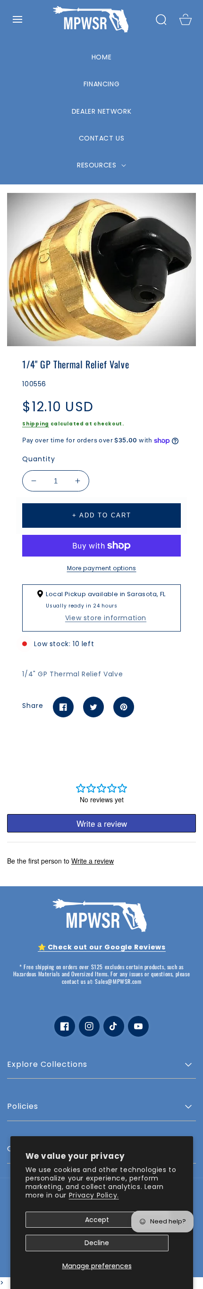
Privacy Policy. (94, 1195)
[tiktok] (113, 1026)
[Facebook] (63, 707)
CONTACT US (102, 138)
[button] (17, 19)
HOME (101, 57)
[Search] (161, 19)
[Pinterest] (123, 707)
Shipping (35, 423)
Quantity (38, 459)
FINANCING (101, 84)
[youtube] (138, 1026)
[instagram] (89, 1026)
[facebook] (64, 1026)
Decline (97, 1242)
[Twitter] (93, 707)
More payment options (101, 568)
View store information (105, 618)
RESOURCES (97, 165)
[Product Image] (101, 269)
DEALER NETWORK (101, 111)
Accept (97, 1219)
